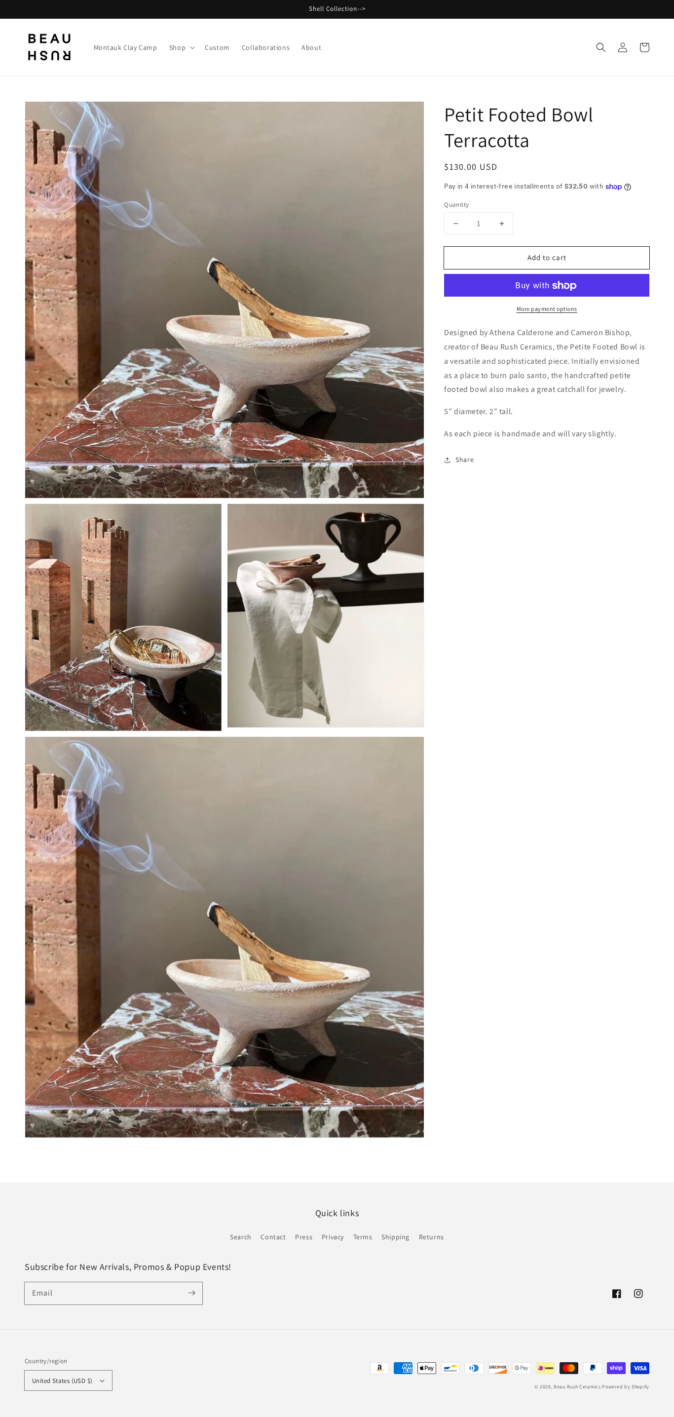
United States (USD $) (62, 1381)
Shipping (395, 1236)
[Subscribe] (191, 1293)
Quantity (456, 204)
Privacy (333, 1236)
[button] (601, 47)
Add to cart (546, 257)
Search (241, 1236)
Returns (431, 1236)
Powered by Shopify (625, 1386)
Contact (273, 1236)
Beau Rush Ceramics (577, 1386)
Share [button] (464, 459)
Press (303, 1236)
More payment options (547, 309)
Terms (363, 1236)
